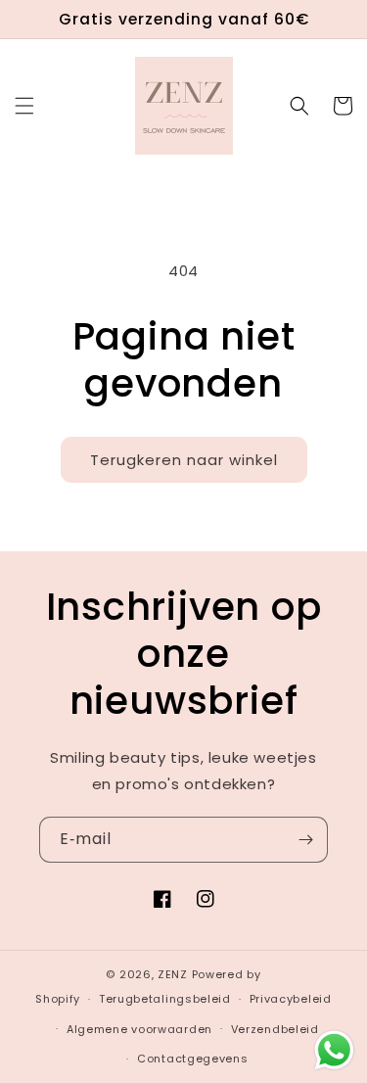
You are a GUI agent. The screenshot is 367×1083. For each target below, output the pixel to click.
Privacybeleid (291, 999)
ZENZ (173, 974)
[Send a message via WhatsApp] (334, 1050)
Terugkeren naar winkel (184, 459)
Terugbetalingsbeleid (165, 999)
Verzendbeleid (275, 1029)
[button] (24, 105)
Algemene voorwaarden (139, 1029)
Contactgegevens (193, 1058)
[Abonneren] (305, 840)
